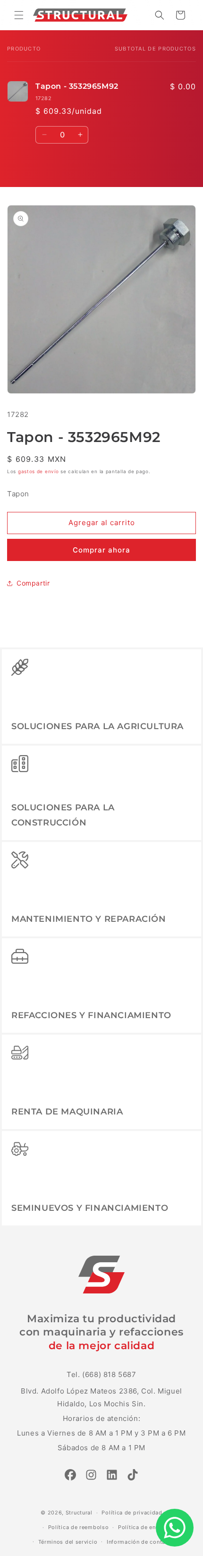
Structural (79, 1512)
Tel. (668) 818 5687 (101, 1374)
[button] (18, 15)
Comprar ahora (101, 549)
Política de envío (141, 1527)
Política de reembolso (78, 1527)
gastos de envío (38, 471)
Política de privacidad (132, 1512)
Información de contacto (140, 1542)
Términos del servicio (68, 1542)
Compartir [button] (33, 583)
